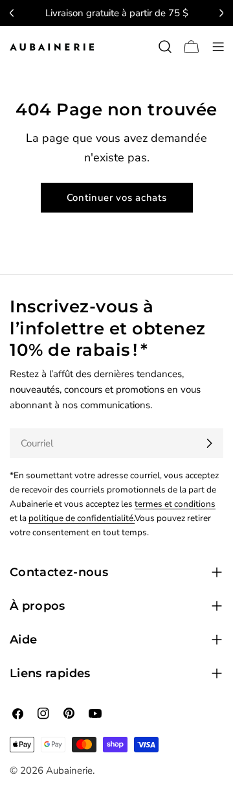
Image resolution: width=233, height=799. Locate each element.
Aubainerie (69, 770)
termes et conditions (175, 504)
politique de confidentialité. (81, 518)
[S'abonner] (209, 443)
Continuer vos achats (117, 197)
